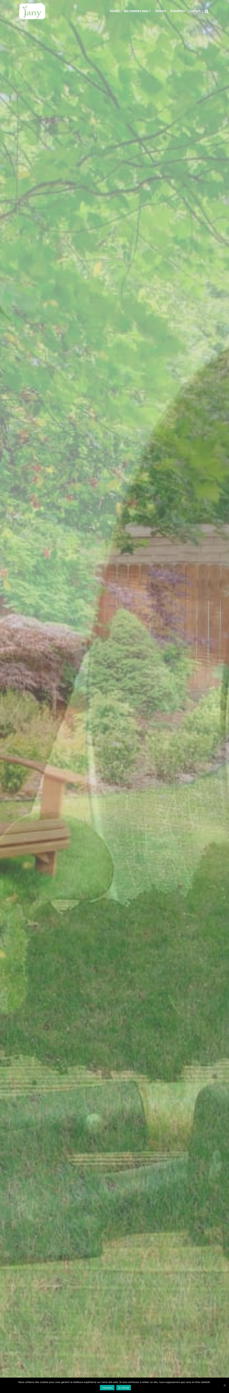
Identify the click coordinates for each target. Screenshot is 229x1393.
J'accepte (107, 1387)
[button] (206, 11)
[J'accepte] (224, 1385)
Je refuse (123, 1387)
